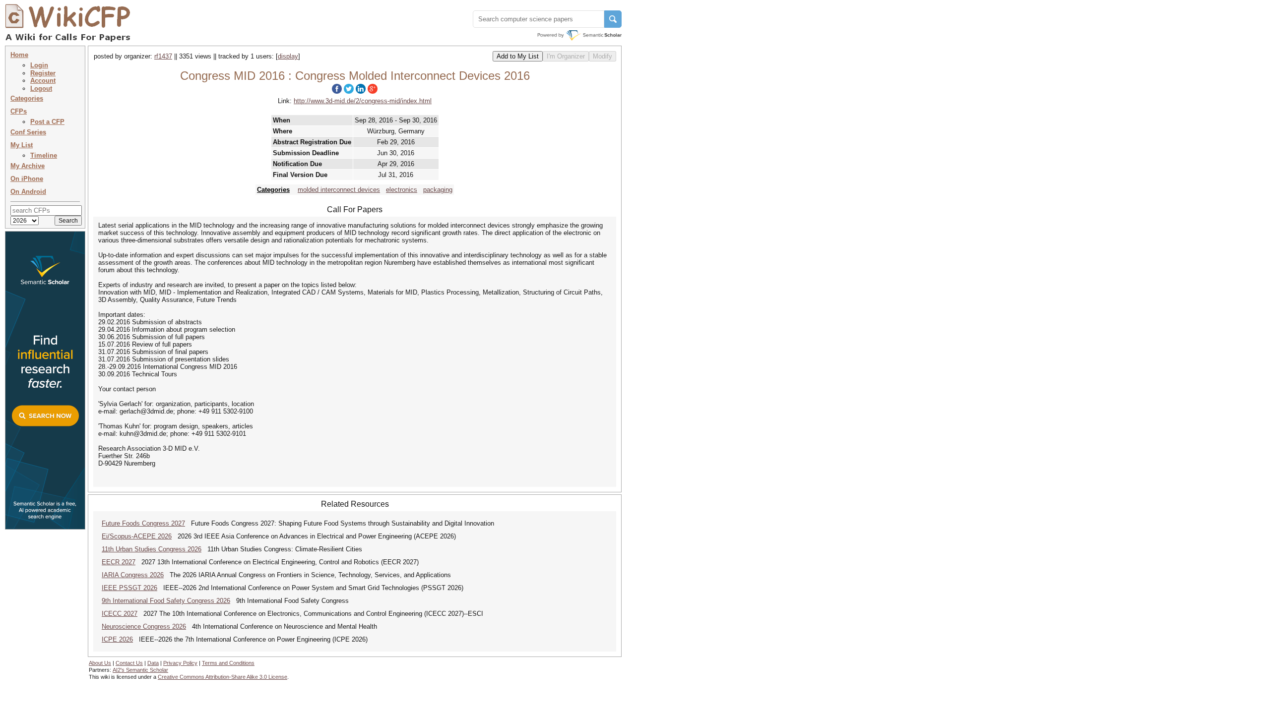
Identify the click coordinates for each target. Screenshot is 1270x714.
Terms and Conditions (228, 663)
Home (19, 55)
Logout (41, 88)
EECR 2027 (118, 562)
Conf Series (28, 132)
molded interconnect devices (339, 189)
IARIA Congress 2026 (133, 575)
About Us (100, 663)
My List (21, 145)
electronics (401, 189)
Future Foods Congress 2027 (143, 523)
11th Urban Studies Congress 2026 (151, 549)
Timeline (43, 155)
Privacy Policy (180, 663)
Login (39, 65)
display (288, 56)
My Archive (27, 166)
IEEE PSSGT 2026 (129, 588)
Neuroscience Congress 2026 (144, 626)
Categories (26, 98)
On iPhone (26, 178)
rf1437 (163, 56)
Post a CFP (47, 121)
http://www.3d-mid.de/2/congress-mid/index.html (363, 101)
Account (43, 80)
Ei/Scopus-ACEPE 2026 (137, 536)
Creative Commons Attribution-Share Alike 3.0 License (222, 677)
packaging (437, 189)
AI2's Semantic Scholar (140, 670)
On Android (28, 191)
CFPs (18, 111)
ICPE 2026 (117, 639)
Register (43, 73)
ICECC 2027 (119, 613)
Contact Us (129, 663)
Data (153, 663)
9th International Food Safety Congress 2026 (166, 600)
